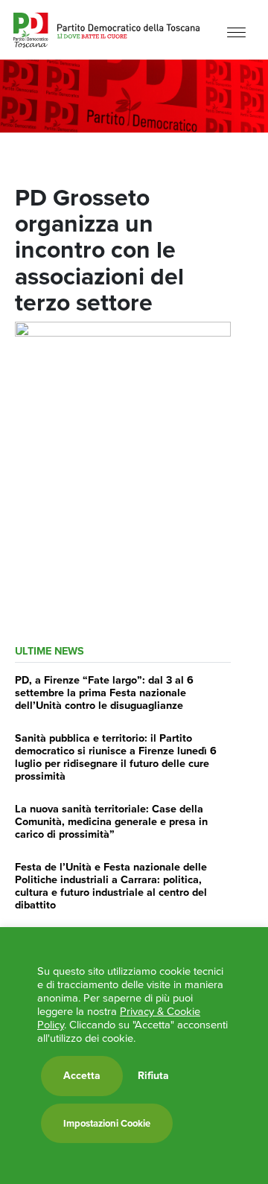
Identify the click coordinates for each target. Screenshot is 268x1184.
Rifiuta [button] (153, 1076)
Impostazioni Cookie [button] (106, 1123)
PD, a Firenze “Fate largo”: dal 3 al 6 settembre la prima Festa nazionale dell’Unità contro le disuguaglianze (104, 693)
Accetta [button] (81, 1075)
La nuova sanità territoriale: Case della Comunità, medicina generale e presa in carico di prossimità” (111, 822)
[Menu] (236, 31)
